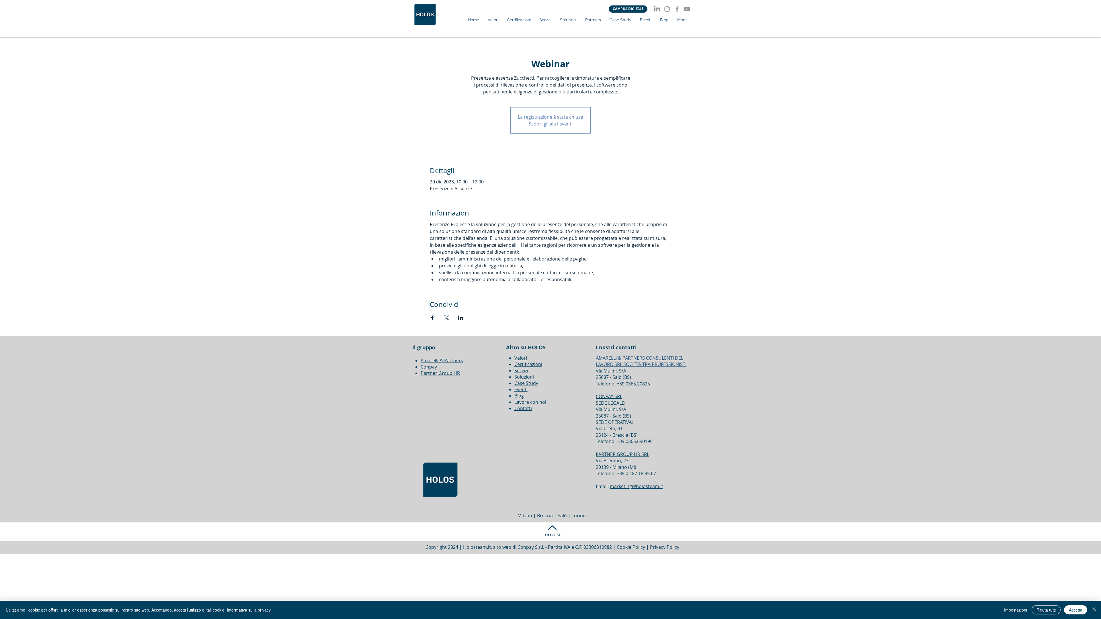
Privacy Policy (664, 547)
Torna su (552, 534)
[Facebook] (677, 9)
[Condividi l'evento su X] (446, 318)
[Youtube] (687, 9)
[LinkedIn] (657, 9)
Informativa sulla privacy (249, 610)
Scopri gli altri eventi (551, 124)
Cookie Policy (631, 547)
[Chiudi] (1094, 609)
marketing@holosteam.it (636, 486)
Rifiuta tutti (1046, 610)
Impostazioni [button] (1015, 610)
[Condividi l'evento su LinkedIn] (460, 318)
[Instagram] (667, 9)
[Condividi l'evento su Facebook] (432, 318)
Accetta (1075, 610)
